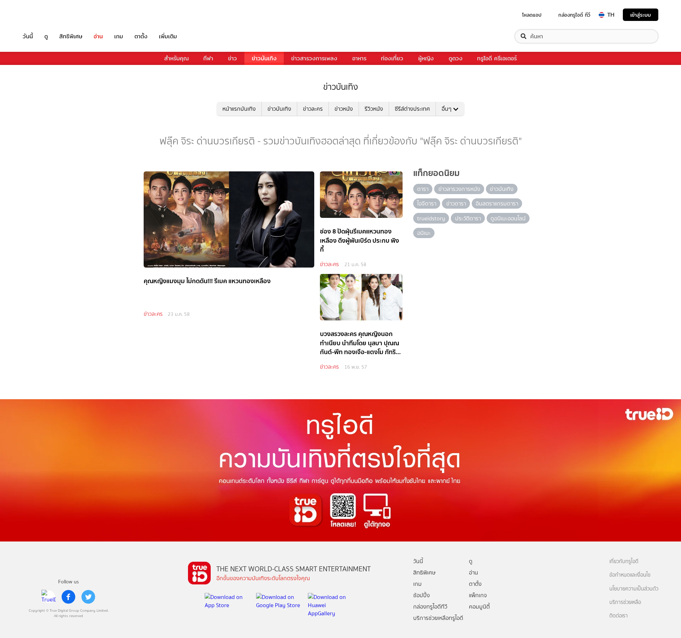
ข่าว (232, 58)
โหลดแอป (532, 15)
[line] (48, 597)
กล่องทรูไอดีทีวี (430, 607)
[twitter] (88, 597)
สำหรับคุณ (176, 58)
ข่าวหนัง (343, 109)
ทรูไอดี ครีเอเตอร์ (497, 58)
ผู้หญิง (426, 58)
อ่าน (98, 36)
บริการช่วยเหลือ (625, 602)
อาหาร (359, 58)
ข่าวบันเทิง (264, 58)
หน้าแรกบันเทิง (239, 109)
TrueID (44, 15)
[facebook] (68, 597)
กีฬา (208, 58)
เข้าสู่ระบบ (640, 15)
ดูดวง (456, 58)
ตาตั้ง (141, 36)
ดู (46, 36)
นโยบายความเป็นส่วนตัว (633, 589)
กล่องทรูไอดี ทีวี (574, 15)
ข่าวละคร (313, 109)
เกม (118, 36)
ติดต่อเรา (618, 616)
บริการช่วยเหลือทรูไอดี (438, 618)
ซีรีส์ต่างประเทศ (412, 109)
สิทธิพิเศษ (70, 36)
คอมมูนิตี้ (479, 607)
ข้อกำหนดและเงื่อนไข (629, 575)
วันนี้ (28, 36)
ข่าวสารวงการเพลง (314, 58)
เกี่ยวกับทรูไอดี (623, 561)
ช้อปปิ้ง (421, 595)
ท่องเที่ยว (392, 58)
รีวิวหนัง (374, 109)
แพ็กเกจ (478, 595)
